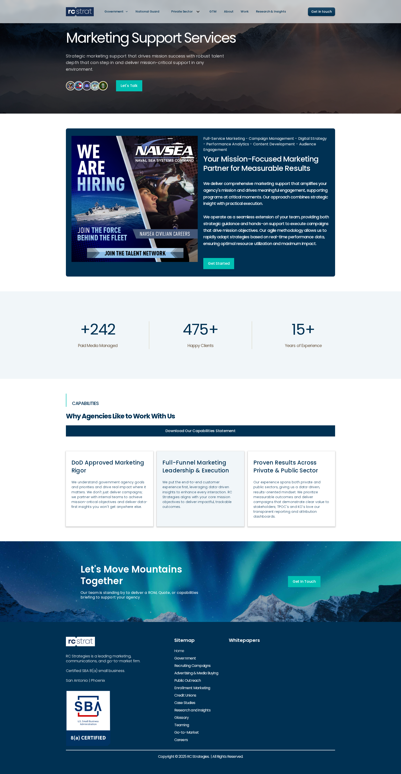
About (228, 11)
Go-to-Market (186, 732)
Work (245, 11)
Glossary (181, 717)
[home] (80, 11)
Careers (181, 739)
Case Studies (184, 702)
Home (179, 650)
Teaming (181, 725)
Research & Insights (271, 11)
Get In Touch (304, 581)
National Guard (147, 11)
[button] (116, 11)
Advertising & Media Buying (196, 673)
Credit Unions (185, 695)
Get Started (219, 263)
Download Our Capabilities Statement (200, 430)
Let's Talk (129, 85)
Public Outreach (187, 680)
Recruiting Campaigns (192, 665)
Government (185, 658)
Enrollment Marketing (192, 688)
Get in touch (321, 11)
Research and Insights (192, 710)
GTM (213, 11)
